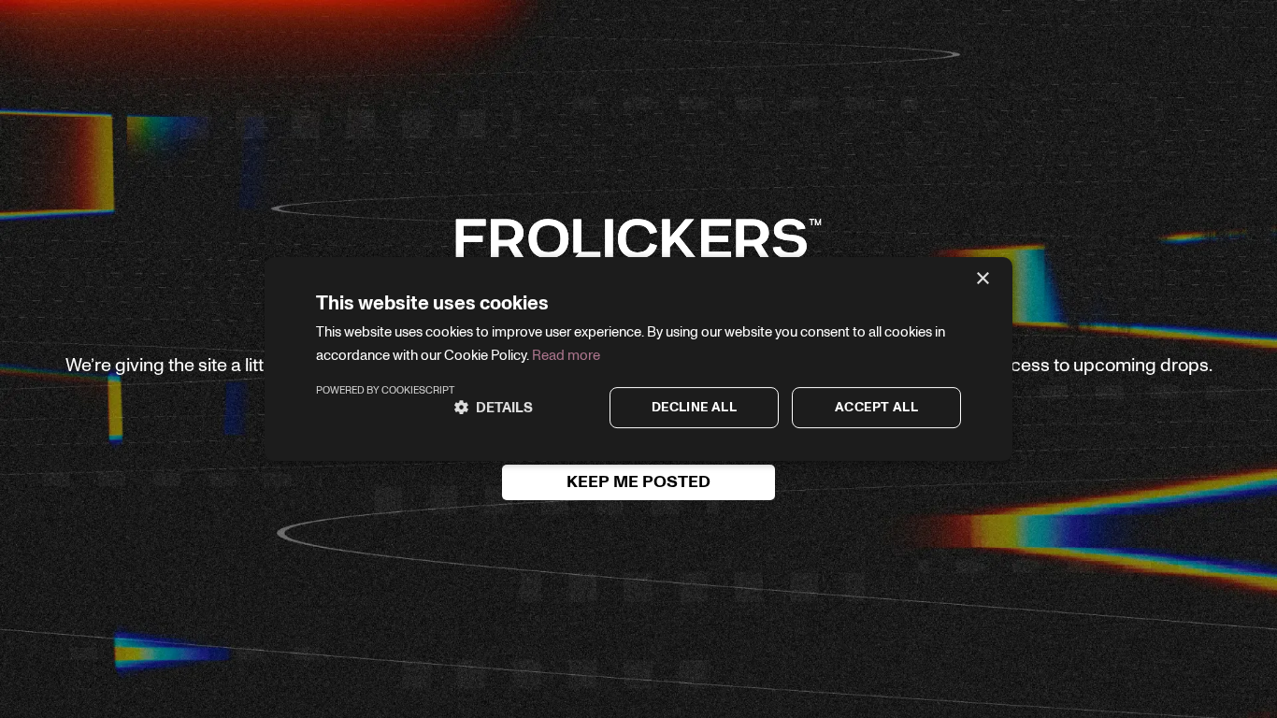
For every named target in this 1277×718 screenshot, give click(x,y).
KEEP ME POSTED (638, 482)
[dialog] (638, 359)
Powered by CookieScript (385, 390)
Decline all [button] (694, 407)
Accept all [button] (876, 407)
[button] (493, 407)
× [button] (982, 279)
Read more (566, 356)
